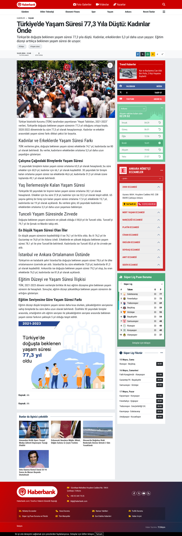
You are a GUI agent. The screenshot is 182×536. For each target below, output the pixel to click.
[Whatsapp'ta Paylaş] (147, 54)
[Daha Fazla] (153, 54)
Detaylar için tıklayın (141, 343)
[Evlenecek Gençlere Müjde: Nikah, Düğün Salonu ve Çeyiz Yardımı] (66, 429)
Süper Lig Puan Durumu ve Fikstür (35, 516)
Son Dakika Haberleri (103, 516)
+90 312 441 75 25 (77, 496)
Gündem (25, 11)
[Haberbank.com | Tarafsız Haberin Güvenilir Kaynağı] (26, 4)
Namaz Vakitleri (102, 511)
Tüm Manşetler (64, 516)
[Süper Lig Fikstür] (161, 352)
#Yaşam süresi (35, 46)
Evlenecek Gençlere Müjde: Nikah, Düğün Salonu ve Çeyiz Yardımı (65, 441)
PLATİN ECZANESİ (130, 227)
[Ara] (163, 4)
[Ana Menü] (164, 12)
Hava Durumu (64, 511)
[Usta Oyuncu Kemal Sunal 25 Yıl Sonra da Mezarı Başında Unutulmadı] (34, 458)
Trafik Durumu (137, 511)
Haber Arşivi (136, 516)
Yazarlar (121, 4)
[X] (139, 493)
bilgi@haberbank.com (78, 501)
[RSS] (148, 493)
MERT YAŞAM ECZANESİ (133, 212)
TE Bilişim (161, 527)
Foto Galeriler (83, 4)
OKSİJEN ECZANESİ (131, 242)
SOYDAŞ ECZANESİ (131, 249)
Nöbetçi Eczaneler (29, 511)
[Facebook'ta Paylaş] (138, 54)
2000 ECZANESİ (129, 187)
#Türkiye (21, 46)
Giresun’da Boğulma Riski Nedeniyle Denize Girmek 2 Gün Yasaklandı (96, 443)
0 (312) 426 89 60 (148, 204)
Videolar (104, 4)
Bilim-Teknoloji (47, 11)
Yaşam (110, 11)
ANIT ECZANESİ (129, 257)
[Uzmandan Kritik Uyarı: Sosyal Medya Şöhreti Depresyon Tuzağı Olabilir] (34, 429)
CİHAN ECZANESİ (130, 234)
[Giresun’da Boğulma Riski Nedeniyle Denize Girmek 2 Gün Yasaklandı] (98, 429)
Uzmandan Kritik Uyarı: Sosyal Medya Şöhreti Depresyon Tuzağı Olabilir (33, 443)
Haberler (21, 18)
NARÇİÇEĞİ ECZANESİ (132, 219)
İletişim (19, 526)
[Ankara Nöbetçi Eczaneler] (161, 170)
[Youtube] (143, 493)
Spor (94, 11)
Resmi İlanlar (149, 11)
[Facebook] (134, 493)
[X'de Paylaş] (142, 54)
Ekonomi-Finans (73, 11)
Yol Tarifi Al (131, 204)
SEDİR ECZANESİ (130, 264)
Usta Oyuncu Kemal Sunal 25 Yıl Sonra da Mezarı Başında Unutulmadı (33, 472)
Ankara (128, 11)
